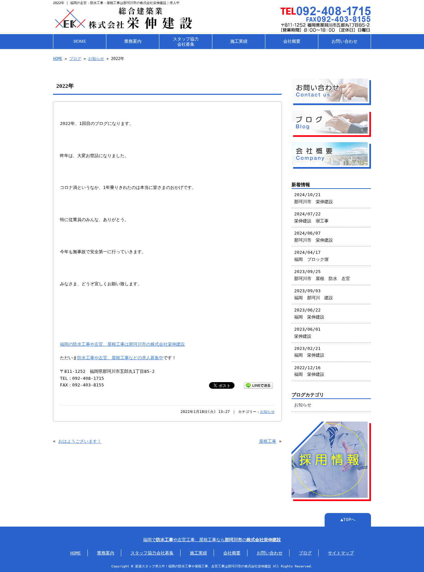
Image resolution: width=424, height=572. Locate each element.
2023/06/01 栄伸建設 (307, 332)
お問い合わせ (344, 41)
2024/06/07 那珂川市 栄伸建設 (313, 236)
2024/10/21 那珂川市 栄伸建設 (313, 198)
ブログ (75, 58)
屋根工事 (267, 441)
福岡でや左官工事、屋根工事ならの (212, 539)
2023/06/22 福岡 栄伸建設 (309, 313)
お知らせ (96, 58)
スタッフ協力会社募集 (186, 42)
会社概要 (291, 41)
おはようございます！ (79, 441)
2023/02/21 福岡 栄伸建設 (309, 352)
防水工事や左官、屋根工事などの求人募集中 (120, 357)
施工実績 (238, 41)
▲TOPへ (348, 519)
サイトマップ (341, 552)
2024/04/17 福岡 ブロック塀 (311, 255)
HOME (80, 41)
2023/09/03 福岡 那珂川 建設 (313, 294)
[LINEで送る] (258, 384)
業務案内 (132, 41)
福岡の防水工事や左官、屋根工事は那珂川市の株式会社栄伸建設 (122, 344)
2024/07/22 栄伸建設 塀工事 (311, 217)
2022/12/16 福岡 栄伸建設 (309, 371)
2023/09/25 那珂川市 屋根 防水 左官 (322, 275)
